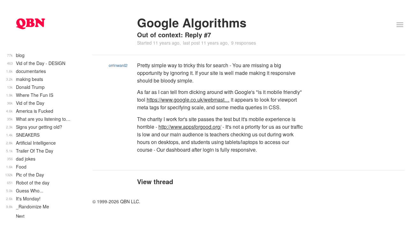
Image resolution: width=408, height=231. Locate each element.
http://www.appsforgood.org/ (189, 126)
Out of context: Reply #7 (174, 34)
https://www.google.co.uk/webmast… (188, 99)
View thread (155, 181)
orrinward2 (118, 65)
